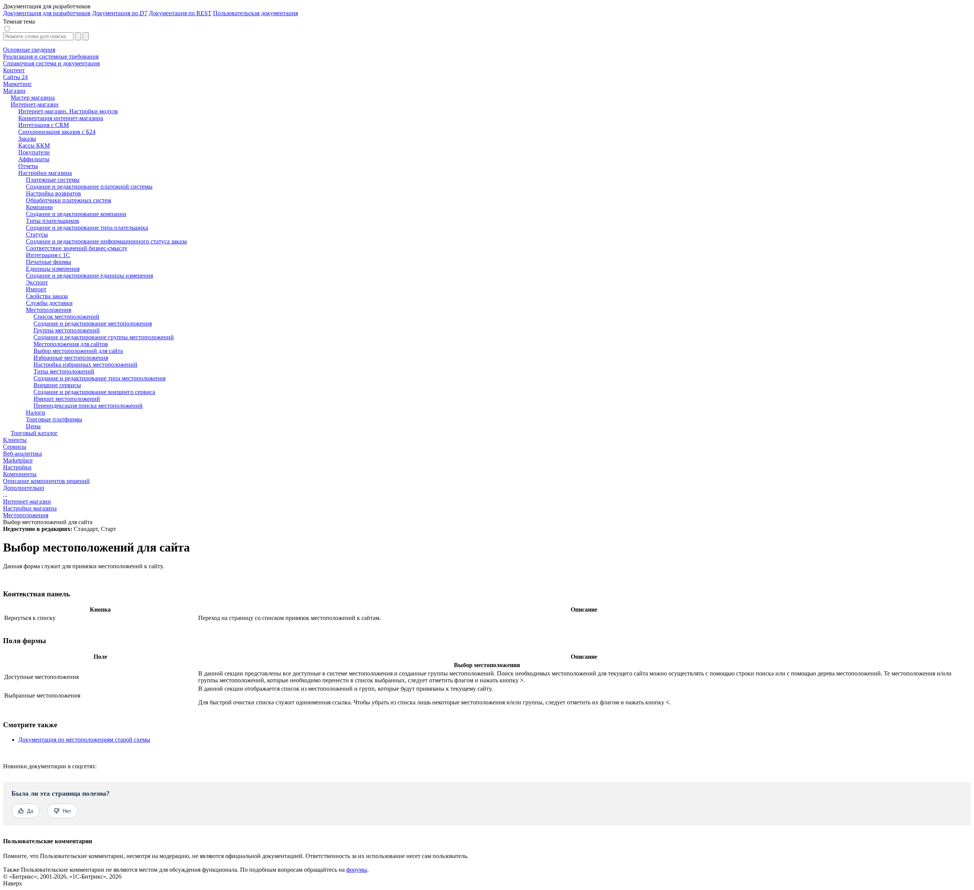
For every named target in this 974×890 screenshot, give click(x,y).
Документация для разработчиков (47, 13)
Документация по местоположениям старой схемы (84, 739)
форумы (356, 869)
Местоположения (25, 515)
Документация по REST (180, 13)
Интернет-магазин (27, 501)
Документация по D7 (119, 13)
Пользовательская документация (255, 13)
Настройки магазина (30, 508)
